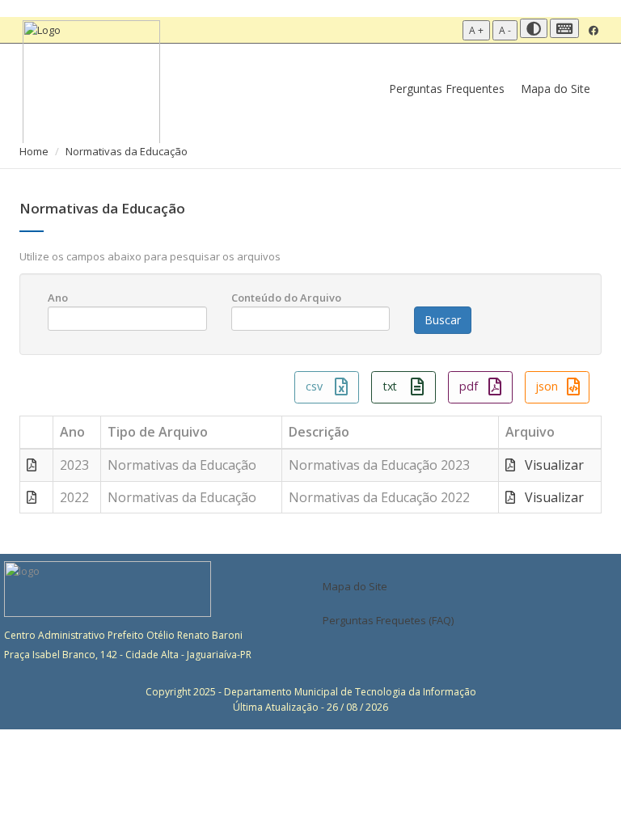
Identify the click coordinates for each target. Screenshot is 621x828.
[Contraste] (533, 28)
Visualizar (549, 465)
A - (505, 30)
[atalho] (564, 28)
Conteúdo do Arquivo (286, 297)
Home (34, 151)
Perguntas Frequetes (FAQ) (388, 620)
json (546, 386)
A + (476, 30)
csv (314, 386)
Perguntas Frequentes (447, 88)
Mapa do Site (555, 88)
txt (390, 386)
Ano (58, 297)
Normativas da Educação (126, 151)
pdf (468, 386)
